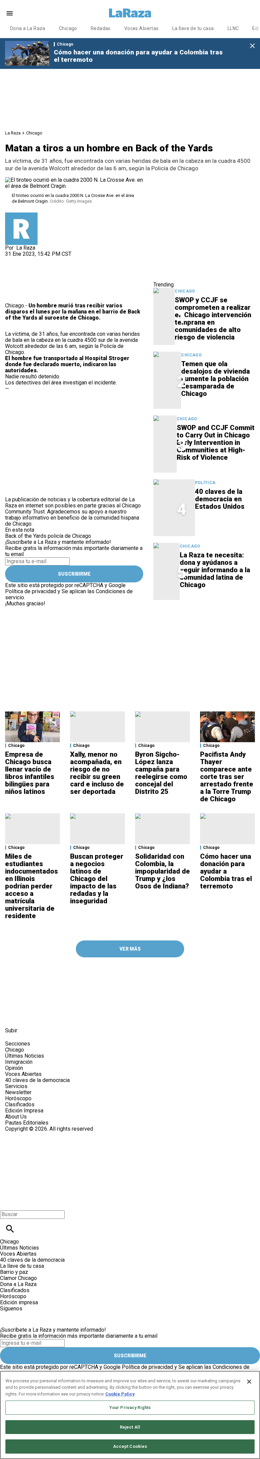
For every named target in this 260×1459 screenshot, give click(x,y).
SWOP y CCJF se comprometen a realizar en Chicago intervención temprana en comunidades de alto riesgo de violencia (213, 318)
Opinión (14, 1068)
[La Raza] (130, 13)
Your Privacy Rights (130, 1407)
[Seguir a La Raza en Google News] (63, 1015)
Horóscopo (18, 1098)
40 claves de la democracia (37, 1080)
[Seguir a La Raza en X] (30, 1015)
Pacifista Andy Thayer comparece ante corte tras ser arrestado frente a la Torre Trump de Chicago (226, 776)
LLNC (233, 28)
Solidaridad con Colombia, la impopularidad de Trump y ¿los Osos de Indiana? (162, 871)
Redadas (101, 28)
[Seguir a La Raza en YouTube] (46, 1015)
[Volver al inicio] (83, 1156)
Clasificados (20, 1104)
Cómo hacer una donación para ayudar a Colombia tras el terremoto (138, 56)
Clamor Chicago (18, 1278)
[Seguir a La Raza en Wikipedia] (79, 1015)
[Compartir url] (12, 295)
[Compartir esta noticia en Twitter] (46, 260)
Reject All (130, 1427)
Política (205, 483)
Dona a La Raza (27, 28)
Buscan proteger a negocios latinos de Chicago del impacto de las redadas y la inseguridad (96, 878)
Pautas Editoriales (26, 1123)
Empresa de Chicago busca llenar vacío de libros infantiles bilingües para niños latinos (29, 773)
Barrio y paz (14, 1272)
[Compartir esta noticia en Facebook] (30, 260)
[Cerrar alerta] (252, 46)
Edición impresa (19, 1302)
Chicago (68, 28)
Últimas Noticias (24, 1056)
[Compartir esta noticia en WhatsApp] (13, 260)
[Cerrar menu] (7, 1202)
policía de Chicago (69, 536)
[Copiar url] (21, 279)
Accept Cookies (130, 1446)
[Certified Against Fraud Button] (29, 1135)
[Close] (249, 1381)
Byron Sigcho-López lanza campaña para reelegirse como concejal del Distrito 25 (161, 773)
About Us (16, 1116)
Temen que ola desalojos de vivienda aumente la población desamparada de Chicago (215, 379)
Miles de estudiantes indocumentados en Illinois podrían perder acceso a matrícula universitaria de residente (31, 886)
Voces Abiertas (141, 28)
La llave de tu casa (193, 28)
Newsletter (18, 1092)
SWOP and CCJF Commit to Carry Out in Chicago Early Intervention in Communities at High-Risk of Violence (216, 442)
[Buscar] (10, 1229)
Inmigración (18, 1062)
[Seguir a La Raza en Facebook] (13, 1015)
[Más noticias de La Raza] (21, 215)
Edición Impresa (24, 1110)
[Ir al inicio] (85, 975)
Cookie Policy (120, 1394)
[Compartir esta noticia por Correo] (62, 260)
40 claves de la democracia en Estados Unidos (219, 498)
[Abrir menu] (9, 13)
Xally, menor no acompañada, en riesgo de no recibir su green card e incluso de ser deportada (97, 773)
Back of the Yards (25, 536)
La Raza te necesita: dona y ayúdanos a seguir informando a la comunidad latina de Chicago (215, 570)
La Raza (13, 132)
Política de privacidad (30, 591)
